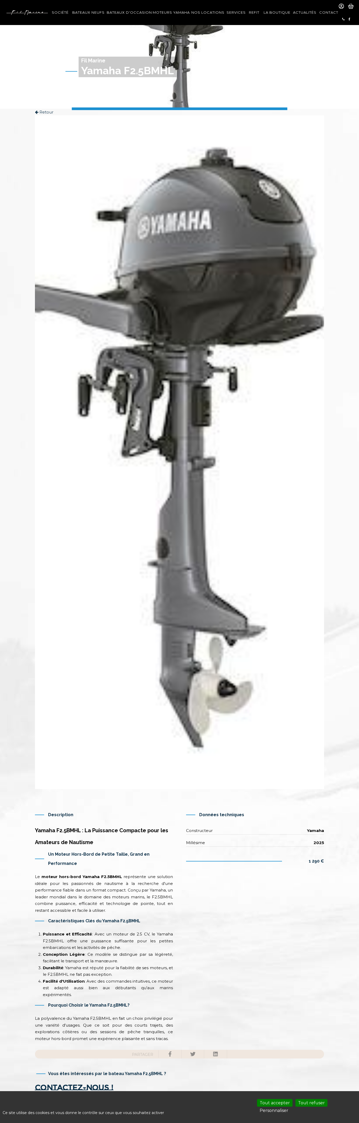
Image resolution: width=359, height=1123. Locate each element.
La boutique (277, 12)
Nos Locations (207, 12)
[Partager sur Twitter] (193, 1054)
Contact (328, 12)
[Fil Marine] (27, 12)
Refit (254, 12)
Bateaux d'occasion (128, 12)
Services (236, 12)
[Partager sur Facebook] (170, 1054)
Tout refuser (311, 1102)
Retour (45, 112)
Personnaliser (274, 1110)
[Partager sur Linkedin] (215, 1054)
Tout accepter (275, 1102)
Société (60, 12)
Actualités (304, 12)
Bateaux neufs (88, 12)
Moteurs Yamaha (170, 12)
